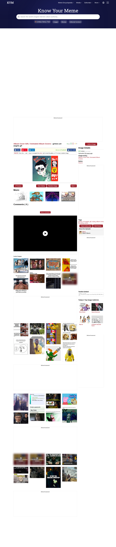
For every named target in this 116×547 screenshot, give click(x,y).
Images (55, 22)
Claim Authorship (86, 226)
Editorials (87, 3)
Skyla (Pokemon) (96, 312)
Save (25, 150)
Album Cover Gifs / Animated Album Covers (32, 144)
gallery (40, 153)
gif (90, 221)
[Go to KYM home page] (10, 3)
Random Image (52, 186)
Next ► (74, 186)
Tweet (32, 150)
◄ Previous (18, 186)
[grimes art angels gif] (45, 168)
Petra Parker (82, 312)
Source (80, 163)
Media (78, 3)
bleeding (81, 223)
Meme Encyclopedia (65, 3)
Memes (63, 22)
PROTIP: (16, 153)
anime (86, 223)
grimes (80, 221)
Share (18, 150)
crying (94, 221)
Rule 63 (81, 324)
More (96, 3)
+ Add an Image (91, 144)
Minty (84, 231)
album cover (100, 221)
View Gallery (41, 186)
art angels (86, 221)
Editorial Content (75, 22)
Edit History (97, 226)
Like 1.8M (72, 150)
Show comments (45, 212)
